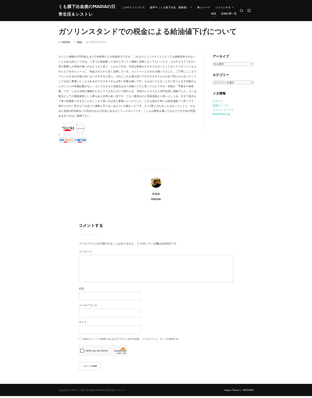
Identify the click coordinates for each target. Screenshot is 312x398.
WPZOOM (248, 390)
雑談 (213, 13)
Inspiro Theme (231, 390)
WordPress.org (221, 114)
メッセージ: (85, 251)
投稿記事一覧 (229, 13)
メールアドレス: (88, 305)
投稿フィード (220, 105)
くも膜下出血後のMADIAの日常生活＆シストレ (86, 10)
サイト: (83, 322)
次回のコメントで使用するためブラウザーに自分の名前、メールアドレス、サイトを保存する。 (131, 339)
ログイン (218, 101)
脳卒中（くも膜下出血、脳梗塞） (169, 7)
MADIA (66, 42)
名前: (82, 288)
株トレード (203, 7)
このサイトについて (133, 7)
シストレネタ (223, 7)
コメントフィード (223, 109)
